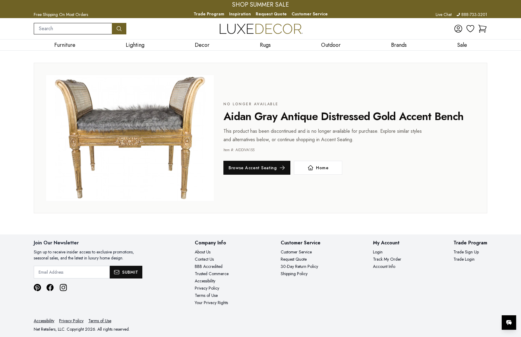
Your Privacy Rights (211, 303)
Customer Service (310, 14)
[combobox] (73, 28)
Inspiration (240, 14)
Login (378, 252)
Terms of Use (206, 295)
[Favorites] (470, 28)
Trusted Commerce (212, 274)
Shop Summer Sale (260, 5)
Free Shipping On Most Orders (61, 14)
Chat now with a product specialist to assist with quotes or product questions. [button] (466, 306)
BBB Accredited (209, 266)
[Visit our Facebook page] (50, 287)
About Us (202, 252)
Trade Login (464, 259)
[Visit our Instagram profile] (63, 287)
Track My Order (387, 259)
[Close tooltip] (511, 304)
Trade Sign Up (466, 252)
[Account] (458, 28)
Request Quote (271, 14)
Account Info (384, 266)
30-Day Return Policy (299, 266)
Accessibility (205, 281)
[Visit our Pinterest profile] (37, 287)
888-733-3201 (474, 14)
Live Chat (444, 14)
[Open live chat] (509, 322)
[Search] (119, 28)
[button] (482, 28)
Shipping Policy (294, 274)
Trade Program (209, 14)
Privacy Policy (207, 288)
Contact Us (204, 259)
